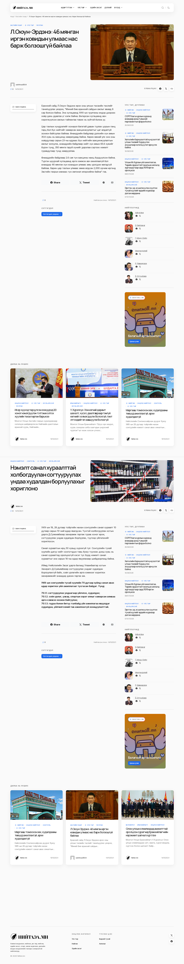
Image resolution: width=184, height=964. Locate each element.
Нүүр (12, 16)
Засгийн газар (21, 16)
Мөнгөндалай (141, 250)
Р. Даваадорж (141, 263)
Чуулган (39, 25)
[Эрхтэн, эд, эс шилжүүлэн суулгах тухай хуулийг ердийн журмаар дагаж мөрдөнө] (168, 186)
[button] (163, 7)
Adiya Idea (139, 212)
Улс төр (30, 25)
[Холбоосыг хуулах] (172, 88)
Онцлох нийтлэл (143, 110)
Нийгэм (130, 110)
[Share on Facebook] (160, 88)
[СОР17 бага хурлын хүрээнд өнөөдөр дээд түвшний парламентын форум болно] (168, 114)
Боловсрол (130, 825)
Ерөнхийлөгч (75, 403)
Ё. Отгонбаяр (141, 276)
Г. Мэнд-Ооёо (141, 238)
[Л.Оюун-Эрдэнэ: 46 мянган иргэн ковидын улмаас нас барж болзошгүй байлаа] (92, 805)
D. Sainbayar (140, 225)
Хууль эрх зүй (131, 185)
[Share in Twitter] (166, 88)
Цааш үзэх (134, 341)
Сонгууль (158, 403)
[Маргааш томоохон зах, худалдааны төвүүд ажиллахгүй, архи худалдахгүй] (147, 383)
